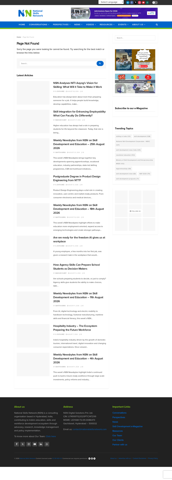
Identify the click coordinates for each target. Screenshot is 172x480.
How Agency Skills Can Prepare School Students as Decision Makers (76, 267)
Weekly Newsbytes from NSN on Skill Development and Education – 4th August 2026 (78, 358)
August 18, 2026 (74, 217)
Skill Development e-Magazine (127, 426)
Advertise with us (125, 458)
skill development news (126, 174)
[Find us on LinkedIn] (127, 2)
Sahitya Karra (60, 152)
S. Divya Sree (59, 91)
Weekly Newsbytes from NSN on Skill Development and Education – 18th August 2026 (78, 209)
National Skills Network (27, 458)
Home (22, 24)
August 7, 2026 (72, 334)
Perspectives (61, 24)
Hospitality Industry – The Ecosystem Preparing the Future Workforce (75, 328)
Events (122, 24)
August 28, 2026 (73, 91)
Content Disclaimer (139, 458)
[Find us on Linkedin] (40, 444)
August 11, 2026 (73, 306)
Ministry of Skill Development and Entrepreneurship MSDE (134, 162)
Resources (106, 24)
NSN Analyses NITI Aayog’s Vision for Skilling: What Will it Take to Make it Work (77, 85)
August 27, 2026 (75, 120)
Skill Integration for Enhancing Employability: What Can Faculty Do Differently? (79, 113)
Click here (51, 436)
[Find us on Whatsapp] (147, 2)
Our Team (117, 435)
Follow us (136, 211)
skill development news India (128, 150)
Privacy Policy (153, 458)
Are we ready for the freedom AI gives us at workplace (79, 239)
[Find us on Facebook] (131, 2)
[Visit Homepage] (31, 13)
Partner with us (119, 444)
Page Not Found (28, 37)
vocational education (125, 155)
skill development (142, 136)
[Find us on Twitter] (135, 2)
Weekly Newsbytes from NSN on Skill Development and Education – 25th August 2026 (79, 144)
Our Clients (118, 440)
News (77, 24)
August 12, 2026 (75, 273)
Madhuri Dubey (61, 120)
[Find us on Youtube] (143, 2)
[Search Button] (157, 24)
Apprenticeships (123, 169)
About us (137, 24)
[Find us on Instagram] (139, 2)
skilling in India (123, 136)
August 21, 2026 (72, 185)
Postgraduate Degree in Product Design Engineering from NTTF (76, 178)
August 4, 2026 (73, 367)
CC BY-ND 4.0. (57, 458)
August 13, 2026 (72, 246)
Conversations (38, 24)
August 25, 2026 (74, 152)
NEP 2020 (145, 174)
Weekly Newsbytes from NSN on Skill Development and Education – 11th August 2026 (78, 297)
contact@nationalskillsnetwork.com (90, 429)
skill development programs (127, 179)
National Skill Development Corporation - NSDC (133, 143)
